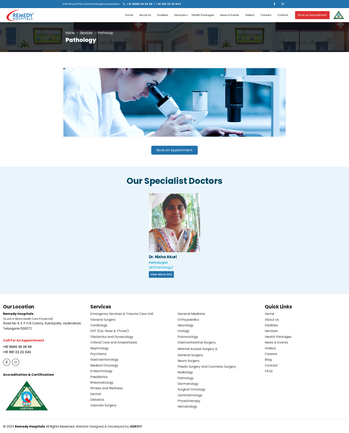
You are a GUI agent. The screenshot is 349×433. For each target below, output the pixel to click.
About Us (145, 15)
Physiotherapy (189, 401)
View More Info (174, 226)
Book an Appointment (312, 15)
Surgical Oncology (191, 389)
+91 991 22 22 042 (168, 4)
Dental (95, 394)
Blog (268, 359)
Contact (283, 15)
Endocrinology (101, 371)
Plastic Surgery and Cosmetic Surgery (207, 366)
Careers (266, 15)
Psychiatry (98, 354)
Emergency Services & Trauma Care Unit (121, 314)
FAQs (269, 371)
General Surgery (103, 319)
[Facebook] (274, 4)
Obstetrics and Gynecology (111, 337)
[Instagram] (283, 4)
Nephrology (99, 348)
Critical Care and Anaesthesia (113, 342)
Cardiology (98, 325)
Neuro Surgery (189, 361)
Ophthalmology (190, 395)
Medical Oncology (104, 365)
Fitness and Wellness (106, 388)
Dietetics (97, 400)
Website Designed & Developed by (109, 426)
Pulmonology (188, 337)
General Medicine (191, 314)
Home (129, 15)
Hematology (187, 406)
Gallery (249, 15)
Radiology (185, 372)
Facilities (162, 15)
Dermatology (188, 384)
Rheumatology (102, 382)
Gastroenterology (104, 359)
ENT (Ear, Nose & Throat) (109, 331)
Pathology (186, 378)
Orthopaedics (188, 319)
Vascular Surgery (103, 405)
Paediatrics (99, 377)
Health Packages (203, 15)
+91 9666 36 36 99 (139, 4)
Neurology (185, 325)
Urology (183, 331)
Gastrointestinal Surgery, (198, 348)
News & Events (229, 15)
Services (180, 15)
